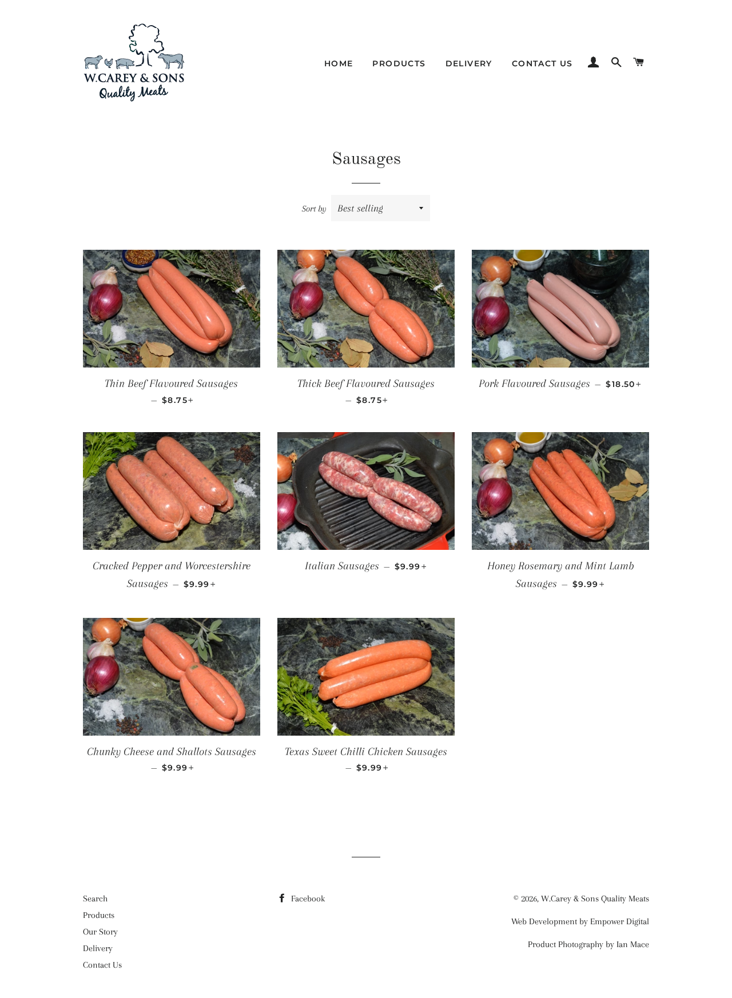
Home (338, 63)
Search (95, 898)
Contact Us (542, 63)
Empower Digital (619, 921)
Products (398, 63)
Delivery (468, 63)
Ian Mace (632, 944)
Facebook (307, 898)
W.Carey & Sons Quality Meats (595, 898)
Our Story (100, 932)
